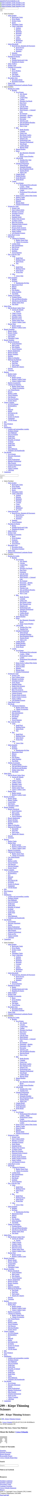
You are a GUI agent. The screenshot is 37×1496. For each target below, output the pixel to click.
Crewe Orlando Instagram (8, 1488)
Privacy (2, 1490)
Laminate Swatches (6, 1486)
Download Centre (5, 1484)
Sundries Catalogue (6, 1482)
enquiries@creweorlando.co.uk (9, 1)
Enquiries (3, 1450)
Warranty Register (5, 1452)
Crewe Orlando (7, 1422)
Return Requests (5, 1454)
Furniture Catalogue (6, 1481)
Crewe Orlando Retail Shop (8, 1458)
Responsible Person (6, 1456)
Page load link (4, 1495)
